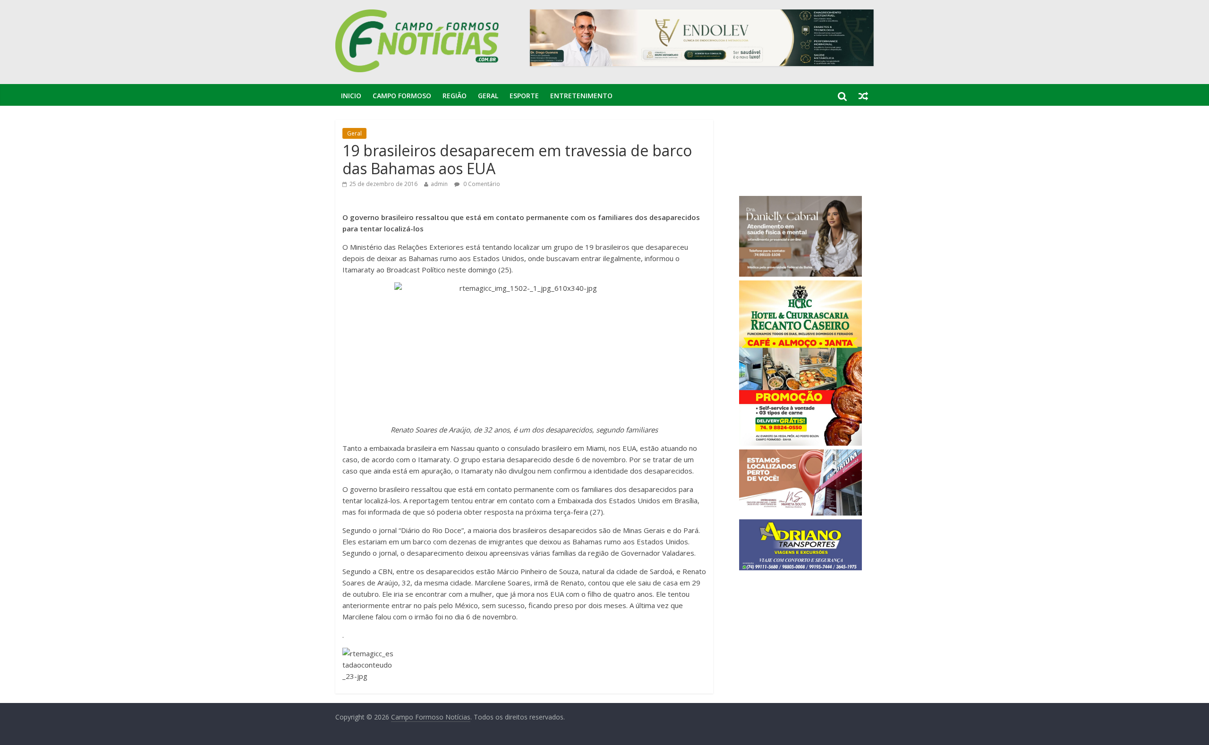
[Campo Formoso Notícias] (418, 15)
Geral (488, 95)
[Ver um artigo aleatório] (863, 96)
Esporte (524, 95)
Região (455, 95)
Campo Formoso (402, 95)
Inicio (351, 95)
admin (439, 184)
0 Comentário (481, 184)
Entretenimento (581, 95)
